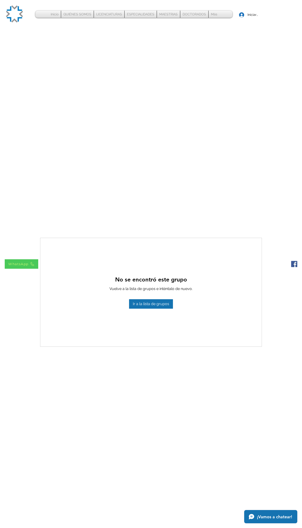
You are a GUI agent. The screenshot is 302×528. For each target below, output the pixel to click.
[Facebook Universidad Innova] (294, 264)
